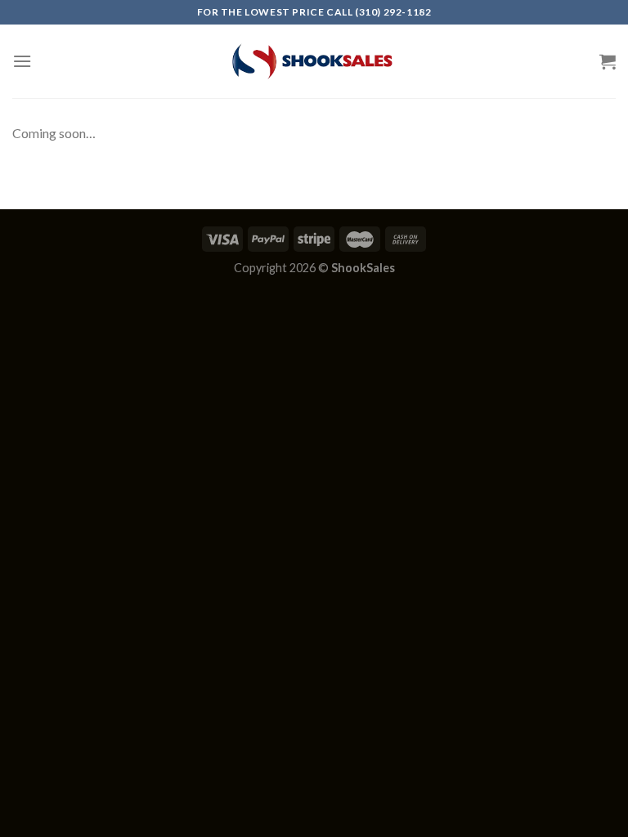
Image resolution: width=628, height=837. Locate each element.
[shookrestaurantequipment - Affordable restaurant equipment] (314, 61)
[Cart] (607, 61)
